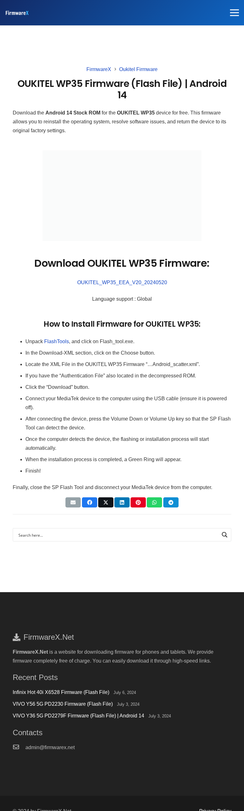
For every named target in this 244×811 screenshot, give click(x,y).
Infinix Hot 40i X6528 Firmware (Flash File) (61, 692)
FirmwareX (98, 69)
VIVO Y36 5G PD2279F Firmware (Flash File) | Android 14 (78, 715)
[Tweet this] (105, 502)
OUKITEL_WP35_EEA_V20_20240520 (122, 282)
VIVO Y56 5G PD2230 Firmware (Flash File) (63, 704)
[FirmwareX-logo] (17, 13)
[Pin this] (138, 502)
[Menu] (234, 13)
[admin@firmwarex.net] (19, 747)
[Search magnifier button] (224, 534)
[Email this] (73, 502)
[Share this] (89, 502)
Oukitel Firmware (138, 69)
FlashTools (56, 341)
